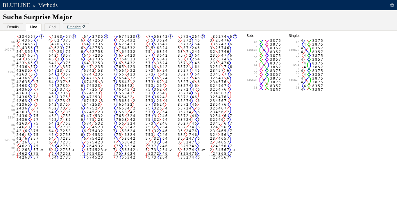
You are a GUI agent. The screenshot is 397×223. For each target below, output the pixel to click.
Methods (48, 5)
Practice (74, 27)
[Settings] (392, 5)
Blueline (16, 5)
